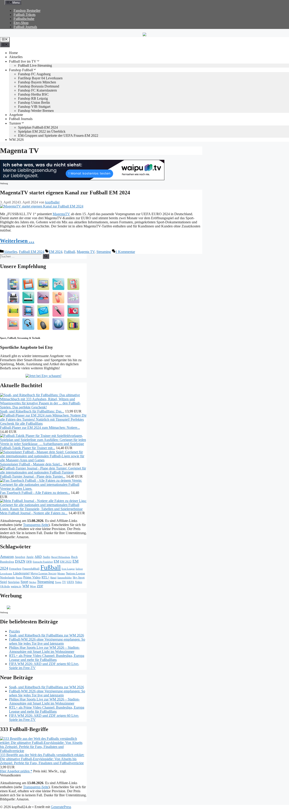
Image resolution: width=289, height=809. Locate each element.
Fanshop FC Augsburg (34, 74)
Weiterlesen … (17, 241)
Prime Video (32, 577)
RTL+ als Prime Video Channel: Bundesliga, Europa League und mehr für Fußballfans (46, 658)
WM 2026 (16, 140)
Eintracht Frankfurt (43, 562)
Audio (46, 557)
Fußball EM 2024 (31, 252)
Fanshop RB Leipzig (33, 98)
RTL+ (45, 577)
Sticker (32, 582)
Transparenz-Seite (36, 525)
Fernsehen (15, 568)
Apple (30, 557)
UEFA (70, 582)
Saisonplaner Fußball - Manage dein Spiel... (31, 464)
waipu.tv (16, 586)
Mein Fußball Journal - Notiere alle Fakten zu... (34, 513)
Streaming (103, 252)
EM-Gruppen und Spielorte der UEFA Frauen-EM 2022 (58, 135)
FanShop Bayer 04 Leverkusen (40, 78)
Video (78, 582)
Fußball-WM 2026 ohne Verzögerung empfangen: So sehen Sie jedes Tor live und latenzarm (47, 641)
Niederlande (7, 577)
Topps (58, 582)
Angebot (20, 557)
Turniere (15, 123)
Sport (24, 582)
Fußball (69, 252)
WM (25, 586)
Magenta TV (86, 252)
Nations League (75, 573)
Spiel (3, 582)
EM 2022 (66, 561)
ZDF (40, 586)
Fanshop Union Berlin (34, 102)
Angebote (16, 115)
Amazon (7, 556)
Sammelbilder (64, 577)
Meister (61, 573)
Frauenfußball (31, 568)
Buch (74, 557)
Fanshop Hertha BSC (33, 94)
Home (13, 53)
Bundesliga (7, 561)
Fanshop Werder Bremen (36, 111)
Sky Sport (79, 577)
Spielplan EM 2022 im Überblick (41, 131)
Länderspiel (21, 573)
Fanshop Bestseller (27, 10)
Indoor (79, 569)
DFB (29, 561)
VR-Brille (5, 586)
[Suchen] (46, 256)
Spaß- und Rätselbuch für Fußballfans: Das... (32, 411)
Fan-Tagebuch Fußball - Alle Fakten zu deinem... (35, 493)
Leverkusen (6, 573)
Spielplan (14, 582)
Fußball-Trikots (24, 15)
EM (56, 561)
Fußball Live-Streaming (35, 65)
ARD (38, 557)
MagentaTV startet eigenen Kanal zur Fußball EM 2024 (65, 193)
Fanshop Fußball (21, 70)
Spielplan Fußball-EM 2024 (38, 127)
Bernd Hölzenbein (60, 557)
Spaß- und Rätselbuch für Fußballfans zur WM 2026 (46, 635)
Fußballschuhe (24, 19)
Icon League (68, 569)
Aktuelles (16, 57)
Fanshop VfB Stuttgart (34, 106)
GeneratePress (61, 807)
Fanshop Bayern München (37, 82)
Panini (19, 577)
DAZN (20, 561)
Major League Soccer (43, 573)
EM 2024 (55, 252)
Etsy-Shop (21, 23)
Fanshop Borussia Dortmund (38, 86)
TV (64, 582)
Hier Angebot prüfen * (16, 771)
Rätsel (53, 577)
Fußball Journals (25, 27)
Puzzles (14, 631)
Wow (33, 586)
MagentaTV (61, 214)
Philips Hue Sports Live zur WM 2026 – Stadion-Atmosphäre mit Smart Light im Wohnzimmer (44, 649)
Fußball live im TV (22, 61)
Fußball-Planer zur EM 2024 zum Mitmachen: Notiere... (40, 427)
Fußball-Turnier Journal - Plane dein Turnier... (32, 476)
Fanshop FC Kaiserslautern (37, 90)
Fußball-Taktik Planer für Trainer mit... (27, 448)
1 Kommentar (125, 252)
